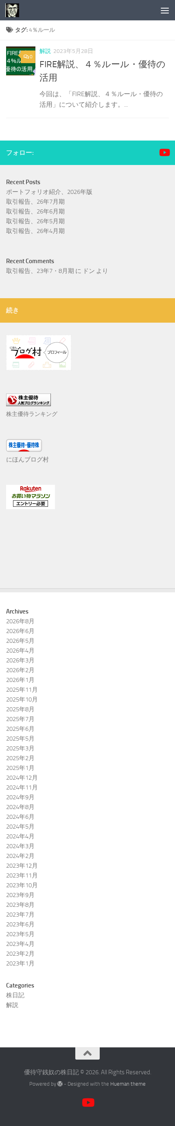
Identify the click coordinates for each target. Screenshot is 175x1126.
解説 (45, 51)
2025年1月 (20, 768)
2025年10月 (22, 699)
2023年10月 (22, 885)
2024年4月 (20, 836)
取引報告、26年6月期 (35, 211)
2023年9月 (20, 895)
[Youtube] (164, 152)
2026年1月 (20, 680)
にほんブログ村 (27, 459)
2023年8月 (20, 904)
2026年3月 (20, 660)
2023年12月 (22, 865)
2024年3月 (20, 846)
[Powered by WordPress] (60, 1083)
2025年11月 (22, 689)
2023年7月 (20, 914)
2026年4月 (20, 650)
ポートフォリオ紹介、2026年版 (49, 192)
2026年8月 (20, 621)
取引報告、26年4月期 (35, 231)
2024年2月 (20, 856)
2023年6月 (20, 924)
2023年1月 (20, 963)
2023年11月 (22, 875)
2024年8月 (20, 807)
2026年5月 (20, 640)
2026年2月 (20, 670)
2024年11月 (22, 787)
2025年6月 (20, 728)
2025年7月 (20, 719)
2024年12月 (22, 777)
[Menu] (165, 10)
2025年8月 (20, 709)
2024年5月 (20, 826)
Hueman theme (128, 1084)
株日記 (15, 995)
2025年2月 (20, 758)
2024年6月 (20, 816)
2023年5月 (20, 934)
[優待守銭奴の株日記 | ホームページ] (14, 10)
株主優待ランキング (31, 414)
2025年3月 (20, 748)
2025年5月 (20, 738)
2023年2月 (20, 953)
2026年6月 (20, 631)
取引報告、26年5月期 (35, 221)
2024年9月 (20, 797)
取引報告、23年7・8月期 (40, 271)
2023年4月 (20, 944)
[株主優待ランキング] (28, 404)
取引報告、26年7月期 (35, 201)
